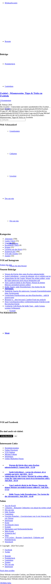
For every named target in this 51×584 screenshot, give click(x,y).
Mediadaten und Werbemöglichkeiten (19, 529)
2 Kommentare (5, 100)
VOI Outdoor (10, 452)
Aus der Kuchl (10, 506)
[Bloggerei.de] (4, 439)
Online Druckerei (11, 450)
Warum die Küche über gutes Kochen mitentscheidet (24, 274)
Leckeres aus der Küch (13, 249)
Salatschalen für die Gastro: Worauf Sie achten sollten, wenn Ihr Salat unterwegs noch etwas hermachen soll (27, 279)
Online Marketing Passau (14, 459)
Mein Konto (9, 531)
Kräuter (7, 247)
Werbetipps (9, 456)
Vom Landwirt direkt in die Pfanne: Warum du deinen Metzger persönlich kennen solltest (25, 284)
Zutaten (7, 256)
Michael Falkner (11, 454)
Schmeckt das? (10, 252)
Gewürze (8, 243)
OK (1, 583)
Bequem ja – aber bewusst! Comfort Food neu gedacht (25, 300)
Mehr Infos (7, 583)
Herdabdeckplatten (12, 448)
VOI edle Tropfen (11, 254)
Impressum (9, 521)
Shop (7, 535)
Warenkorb (9, 542)
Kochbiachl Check (12, 245)
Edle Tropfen (10, 512)
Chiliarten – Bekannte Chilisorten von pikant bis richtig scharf (28, 508)
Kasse (7, 523)
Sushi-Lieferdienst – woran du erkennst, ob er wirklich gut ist (28, 276)
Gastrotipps (9, 514)
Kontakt (8, 527)
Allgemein (9, 239)
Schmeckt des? (10, 533)
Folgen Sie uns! (6, 265)
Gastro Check (10, 241)
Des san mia (9, 510)
